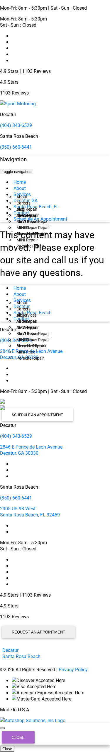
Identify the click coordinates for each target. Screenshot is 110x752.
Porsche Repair (30, 246)
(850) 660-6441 (16, 147)
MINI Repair (27, 240)
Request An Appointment (38, 632)
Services (22, 194)
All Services (26, 315)
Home (19, 182)
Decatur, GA (25, 200)
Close (18, 737)
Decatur (21, 306)
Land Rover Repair (33, 227)
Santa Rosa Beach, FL (36, 206)
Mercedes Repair (31, 233)
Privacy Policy (73, 669)
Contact (21, 213)
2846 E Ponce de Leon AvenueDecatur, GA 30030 (31, 450)
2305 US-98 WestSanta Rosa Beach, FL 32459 (30, 511)
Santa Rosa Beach (32, 312)
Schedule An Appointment (40, 219)
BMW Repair (27, 221)
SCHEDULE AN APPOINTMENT (37, 414)
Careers (23, 203)
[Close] (2, 728)
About (19, 188)
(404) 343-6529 (16, 125)
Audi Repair (26, 209)
